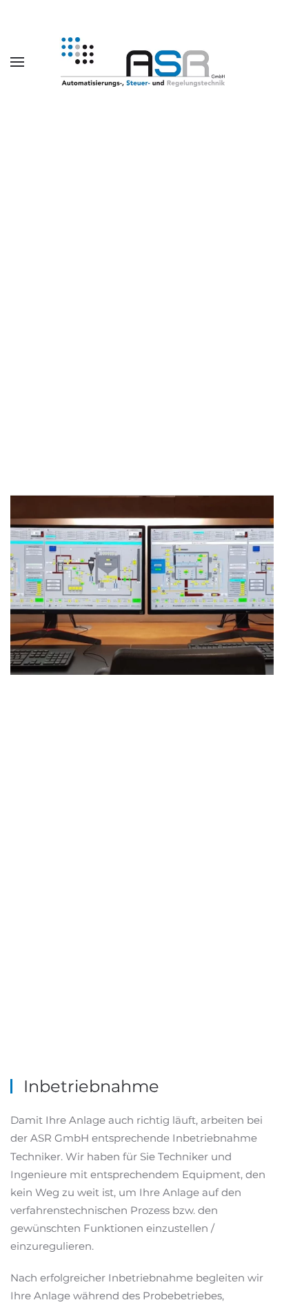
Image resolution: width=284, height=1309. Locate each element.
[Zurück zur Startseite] (142, 62)
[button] (17, 62)
